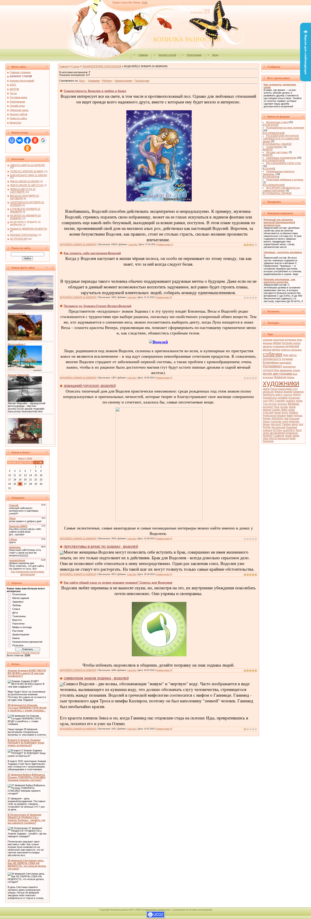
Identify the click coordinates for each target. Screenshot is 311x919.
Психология (19, 594)
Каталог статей (167, 55)
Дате (81, 80)
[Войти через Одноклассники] (27, 148)
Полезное (17, 645)
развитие (298, 391)
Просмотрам (142, 80)
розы (277, 343)
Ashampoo (294, 397)
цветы (293, 355)
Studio (288, 435)
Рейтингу (107, 80)
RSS (144, 2)
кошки (296, 370)
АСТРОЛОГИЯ (18, 238)
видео (276, 349)
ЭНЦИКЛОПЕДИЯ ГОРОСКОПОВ (101, 66)
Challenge (278, 435)
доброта (285, 349)
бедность (269, 394)
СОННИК (268, 168)
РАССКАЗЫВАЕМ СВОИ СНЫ (283, 163)
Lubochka (133, 244)
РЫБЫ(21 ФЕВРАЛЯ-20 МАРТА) (28, 228)
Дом (285, 355)
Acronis (272, 404)
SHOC (285, 412)
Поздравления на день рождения (285, 127)
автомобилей (277, 432)
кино (299, 339)
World (277, 412)
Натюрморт (272, 366)
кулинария (279, 346)
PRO (271, 400)
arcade (284, 407)
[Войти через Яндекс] (35, 140)
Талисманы (19, 616)
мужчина (268, 377)
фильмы (268, 343)
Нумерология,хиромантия (27, 641)
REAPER (268, 435)
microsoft (276, 424)
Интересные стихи (277, 122)
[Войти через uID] (11, 140)
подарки (287, 359)
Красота (17, 620)
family (292, 438)
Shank (292, 407)
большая (294, 418)
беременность (272, 359)
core (265, 400)
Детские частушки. (277, 152)
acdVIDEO (289, 430)
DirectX (273, 438)
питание (287, 343)
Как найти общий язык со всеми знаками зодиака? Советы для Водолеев (118, 582)
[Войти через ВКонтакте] (19, 140)
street (266, 432)
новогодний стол (287, 389)
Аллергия (268, 441)
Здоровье (17, 601)
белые (266, 424)
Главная (143, 55)
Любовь (16, 605)
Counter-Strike (279, 409)
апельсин (268, 391)
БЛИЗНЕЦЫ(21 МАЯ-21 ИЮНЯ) (28, 175)
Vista (265, 438)
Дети (15, 612)
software (267, 430)
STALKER (268, 412)
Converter (276, 421)
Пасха (274, 389)
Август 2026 (25, 458)
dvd (301, 424)
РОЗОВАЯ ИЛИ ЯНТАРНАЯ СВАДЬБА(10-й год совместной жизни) (281, 138)
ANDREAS (277, 418)
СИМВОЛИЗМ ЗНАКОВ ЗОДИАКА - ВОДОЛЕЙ (96, 678)
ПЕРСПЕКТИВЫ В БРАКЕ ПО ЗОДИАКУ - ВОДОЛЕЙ (101, 547)
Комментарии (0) (164, 297)
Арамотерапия (20, 634)
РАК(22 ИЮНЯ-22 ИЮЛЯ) (25, 181)
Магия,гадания (20, 598)
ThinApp (286, 424)
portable (283, 397)
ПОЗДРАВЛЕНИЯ (273, 133)
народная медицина (284, 339)
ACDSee (277, 430)
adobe (296, 435)
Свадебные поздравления (281, 157)
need (285, 421)
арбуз (278, 394)
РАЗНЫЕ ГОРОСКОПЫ (23, 235)
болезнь (282, 404)
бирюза (278, 391)
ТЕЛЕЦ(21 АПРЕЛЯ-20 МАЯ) (26, 171)
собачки (272, 354)
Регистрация (194, 55)
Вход (215, 55)
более (267, 418)
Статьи (75, 66)
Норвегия (280, 377)
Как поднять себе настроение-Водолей (92, 253)
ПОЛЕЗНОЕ (270, 124)
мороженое (289, 366)
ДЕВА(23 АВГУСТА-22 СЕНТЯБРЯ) (23, 190)
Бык (295, 373)
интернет (268, 407)
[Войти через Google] (43, 140)
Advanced (283, 438)
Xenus (266, 421)
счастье (287, 394)
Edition (293, 412)
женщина (296, 349)
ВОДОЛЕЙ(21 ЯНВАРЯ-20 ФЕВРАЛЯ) (78, 244)
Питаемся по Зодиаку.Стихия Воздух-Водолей (97, 306)
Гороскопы (18, 623)
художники (281, 383)
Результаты (13, 652)
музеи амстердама (277, 373)
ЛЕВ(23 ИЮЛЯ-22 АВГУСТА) (26, 185)
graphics (290, 400)
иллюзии (268, 339)
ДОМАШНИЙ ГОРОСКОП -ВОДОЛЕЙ (90, 386)
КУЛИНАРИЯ (270, 176)
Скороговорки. (274, 146)
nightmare (293, 421)
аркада (267, 409)
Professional (269, 415)
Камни (16, 638)
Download (291, 427)
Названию (94, 80)
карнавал (285, 362)
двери (266, 389)
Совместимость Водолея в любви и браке (95, 91)
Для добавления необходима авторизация (27, 573)
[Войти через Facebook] (27, 140)
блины (290, 377)
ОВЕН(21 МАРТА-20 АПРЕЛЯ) (27, 165)
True (265, 404)
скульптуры (271, 370)
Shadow (281, 415)
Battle (290, 415)
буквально (292, 432)
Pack (277, 407)
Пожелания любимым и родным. (285, 179)
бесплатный (278, 427)
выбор (297, 343)
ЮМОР (267, 149)
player (294, 424)
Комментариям (123, 80)
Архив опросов (31, 652)
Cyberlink (280, 400)
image (299, 400)
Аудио (267, 427)
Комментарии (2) (165, 244)
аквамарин (286, 370)
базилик (288, 391)
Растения (17, 630)
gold (286, 418)
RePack (297, 415)
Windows (293, 404)
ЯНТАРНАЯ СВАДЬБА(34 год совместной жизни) (281, 189)
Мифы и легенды (22, 627)
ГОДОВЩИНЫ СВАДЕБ (277, 144)
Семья (16, 609)
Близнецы (271, 362)
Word (298, 430)
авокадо (267, 346)
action (291, 409)
